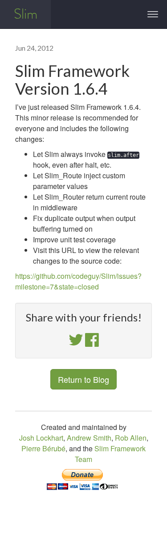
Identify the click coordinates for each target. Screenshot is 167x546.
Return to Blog (83, 379)
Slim (25, 14)
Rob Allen (131, 438)
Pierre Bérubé (43, 448)
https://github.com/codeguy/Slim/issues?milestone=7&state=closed (78, 281)
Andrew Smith (89, 438)
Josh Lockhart (41, 438)
